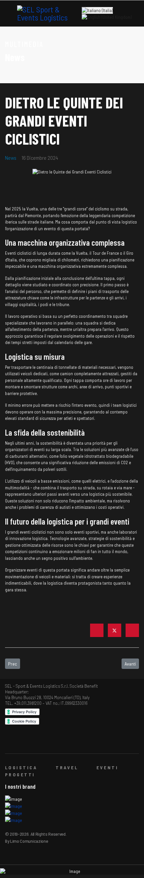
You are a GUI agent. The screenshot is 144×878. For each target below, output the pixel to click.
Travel (67, 767)
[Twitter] (114, 630)
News (10, 157)
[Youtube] (19, 741)
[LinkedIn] (132, 630)
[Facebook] (96, 630)
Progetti (20, 774)
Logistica (21, 767)
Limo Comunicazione (29, 841)
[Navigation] (7, 13)
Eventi (107, 767)
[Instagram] (40, 741)
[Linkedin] (29, 741)
